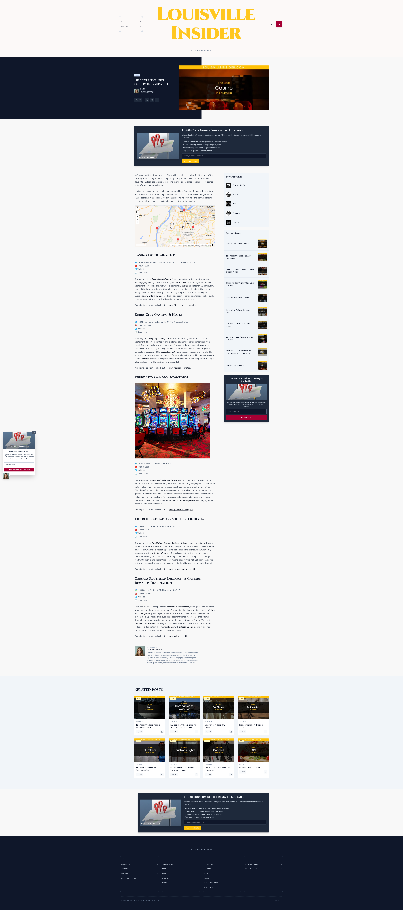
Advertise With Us (128, 878)
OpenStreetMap (206, 245)
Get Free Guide (190, 161)
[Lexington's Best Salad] (262, 365)
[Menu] (279, 24)
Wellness (166, 878)
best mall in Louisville (178, 636)
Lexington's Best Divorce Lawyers (238, 311)
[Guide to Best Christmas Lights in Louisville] (184, 750)
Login (206, 873)
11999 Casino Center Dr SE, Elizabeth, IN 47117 (158, 526)
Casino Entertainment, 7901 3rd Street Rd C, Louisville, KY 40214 (166, 262)
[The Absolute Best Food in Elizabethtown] (149, 707)
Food (164, 869)
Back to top (275, 900)
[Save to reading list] (147, 100)
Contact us (208, 864)
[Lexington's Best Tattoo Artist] (253, 707)
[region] (175, 226)
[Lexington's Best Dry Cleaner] (218, 707)
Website (141, 269)
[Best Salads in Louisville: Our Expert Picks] (262, 271)
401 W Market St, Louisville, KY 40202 (154, 463)
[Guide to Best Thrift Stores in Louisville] (262, 284)
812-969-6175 (143, 529)
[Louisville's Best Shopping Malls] (262, 325)
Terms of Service (252, 864)
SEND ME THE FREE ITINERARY (19, 470)
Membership (125, 864)
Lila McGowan (145, 89)
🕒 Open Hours (142, 272)
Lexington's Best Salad (237, 365)
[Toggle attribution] (212, 245)
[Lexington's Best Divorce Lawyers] (262, 311)
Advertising (209, 869)
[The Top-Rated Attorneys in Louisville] (262, 338)
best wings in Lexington (179, 368)
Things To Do (167, 864)
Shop (123, 21)
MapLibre (174, 245)
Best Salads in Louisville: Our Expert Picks (240, 270)
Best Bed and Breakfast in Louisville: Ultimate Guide (238, 352)
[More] (152, 100)
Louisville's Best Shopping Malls (238, 324)
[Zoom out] (137, 219)
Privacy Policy (251, 869)
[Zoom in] (137, 216)
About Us (124, 26)
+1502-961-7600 (144, 325)
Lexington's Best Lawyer (237, 298)
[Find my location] (137, 208)
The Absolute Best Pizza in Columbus (238, 257)
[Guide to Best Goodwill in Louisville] (218, 750)
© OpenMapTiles (191, 245)
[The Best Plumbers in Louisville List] (149, 750)
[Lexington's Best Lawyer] (262, 298)
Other (137, 75)
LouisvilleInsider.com (200, 51)
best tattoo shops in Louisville (182, 569)
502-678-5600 (143, 467)
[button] (178, 239)
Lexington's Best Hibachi (238, 244)
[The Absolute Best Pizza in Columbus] (262, 257)
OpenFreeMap (182, 245)
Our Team (124, 873)
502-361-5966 (143, 265)
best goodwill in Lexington (181, 509)
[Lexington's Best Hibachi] (262, 244)
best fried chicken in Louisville (182, 305)
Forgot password (211, 882)
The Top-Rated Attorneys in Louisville (239, 338)
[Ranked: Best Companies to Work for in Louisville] (184, 707)
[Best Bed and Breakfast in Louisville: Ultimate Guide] (262, 352)
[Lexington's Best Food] (253, 750)
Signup (206, 878)
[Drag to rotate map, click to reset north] (137, 222)
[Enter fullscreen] (137, 212)
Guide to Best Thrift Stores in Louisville (240, 284)
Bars (164, 873)
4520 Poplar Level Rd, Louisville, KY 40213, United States (162, 322)
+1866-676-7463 (144, 593)
